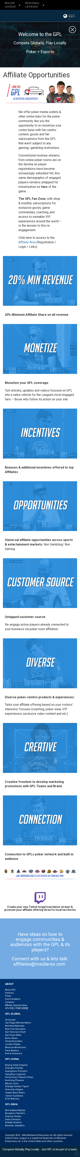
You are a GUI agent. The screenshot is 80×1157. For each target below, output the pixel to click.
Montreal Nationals (14, 1026)
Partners (9, 993)
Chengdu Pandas (14, 1068)
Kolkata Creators (13, 1122)
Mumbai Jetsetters (14, 1125)
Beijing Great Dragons (16, 1065)
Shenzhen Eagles (14, 1089)
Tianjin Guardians (14, 1096)
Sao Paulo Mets (13, 1035)
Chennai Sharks (13, 1116)
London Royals (12, 1044)
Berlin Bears (11, 1038)
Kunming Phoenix (14, 1080)
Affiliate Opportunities (16, 1005)
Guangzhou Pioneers (16, 1071)
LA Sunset (10, 1020)
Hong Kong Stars (13, 1041)
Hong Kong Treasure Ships (19, 1077)
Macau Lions (11, 1083)
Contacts (9, 1002)
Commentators (12, 999)
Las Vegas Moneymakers (18, 1022)
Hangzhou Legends (15, 1074)
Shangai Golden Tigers (17, 1086)
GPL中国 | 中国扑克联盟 (16, 1008)
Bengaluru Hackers (15, 1113)
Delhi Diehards (12, 1119)
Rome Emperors (13, 1053)
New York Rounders (15, 1029)
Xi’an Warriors (12, 1098)
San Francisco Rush (15, 1032)
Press (8, 996)
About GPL (10, 990)
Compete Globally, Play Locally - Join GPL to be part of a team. (40, 1149)
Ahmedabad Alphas (15, 1110)
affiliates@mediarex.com (39, 964)
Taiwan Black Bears (15, 1092)
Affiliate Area (27, 242)
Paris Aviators (12, 1050)
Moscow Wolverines (15, 1047)
